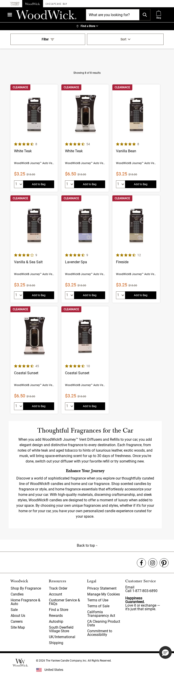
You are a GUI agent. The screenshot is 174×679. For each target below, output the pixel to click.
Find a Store (58, 610)
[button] (165, 652)
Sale (14, 610)
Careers (17, 621)
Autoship (56, 621)
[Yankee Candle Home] (14, 4)
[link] (87, 26)
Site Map (18, 627)
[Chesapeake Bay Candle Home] (56, 3)
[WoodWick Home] (32, 3)
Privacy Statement (101, 588)
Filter (45, 39)
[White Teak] (34, 138)
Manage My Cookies (103, 594)
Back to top (86, 545)
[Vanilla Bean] (136, 138)
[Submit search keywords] (144, 14)
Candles (17, 594)
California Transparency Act (101, 614)
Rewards (56, 615)
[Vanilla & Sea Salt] (34, 249)
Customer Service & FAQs (64, 602)
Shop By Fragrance (26, 588)
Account (55, 594)
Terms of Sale (98, 606)
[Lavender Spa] (85, 249)
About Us (18, 615)
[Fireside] (136, 249)
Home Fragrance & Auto (25, 602)
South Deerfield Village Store (61, 629)
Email (129, 587)
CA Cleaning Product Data (103, 623)
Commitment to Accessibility (99, 633)
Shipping (56, 643)
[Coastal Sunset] (34, 360)
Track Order (58, 588)
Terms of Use (97, 600)
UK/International (62, 637)
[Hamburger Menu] (9, 14)
